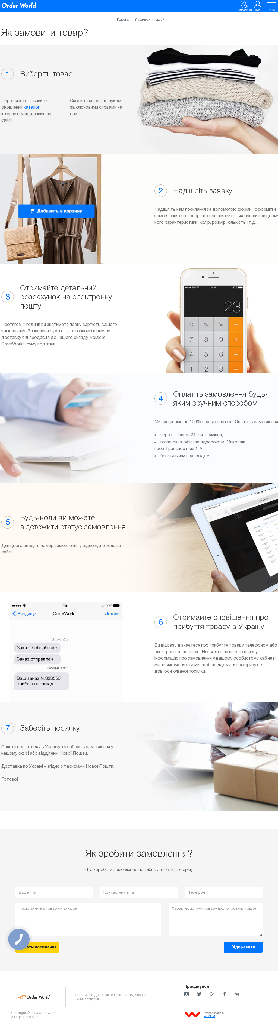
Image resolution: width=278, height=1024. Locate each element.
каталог (32, 107)
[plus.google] (212, 994)
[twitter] (199, 994)
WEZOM (209, 1016)
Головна (123, 19)
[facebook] (224, 994)
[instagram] (186, 994)
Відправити (243, 947)
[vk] (237, 994)
